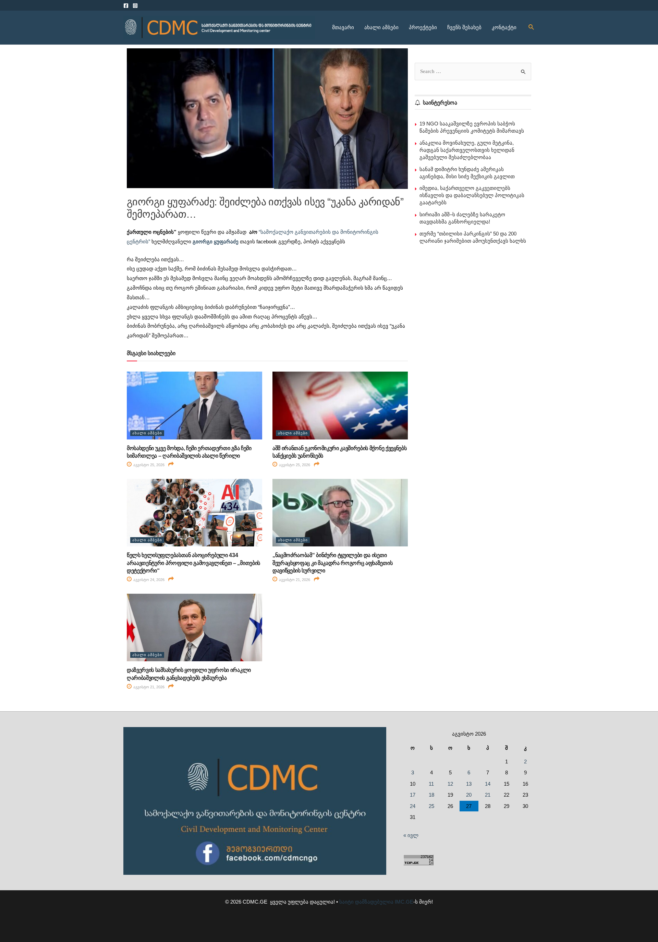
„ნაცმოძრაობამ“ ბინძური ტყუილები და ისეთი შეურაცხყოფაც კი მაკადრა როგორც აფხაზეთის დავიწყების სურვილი (332, 562)
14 (487, 784)
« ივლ (410, 835)
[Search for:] (473, 71)
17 (412, 795)
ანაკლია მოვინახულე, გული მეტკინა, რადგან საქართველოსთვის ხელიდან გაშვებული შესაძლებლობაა (466, 150)
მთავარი (343, 27)
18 (431, 795)
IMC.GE (404, 902)
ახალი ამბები (381, 27)
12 (450, 784)
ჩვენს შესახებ (464, 27)
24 (412, 806)
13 (469, 784)
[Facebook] (126, 5)
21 (487, 795)
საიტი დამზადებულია (366, 902)
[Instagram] (135, 5)
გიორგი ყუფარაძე (216, 241)
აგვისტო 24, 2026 (148, 580)
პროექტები (423, 27)
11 (431, 784)
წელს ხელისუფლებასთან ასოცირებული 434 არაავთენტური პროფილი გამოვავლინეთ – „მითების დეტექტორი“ (193, 562)
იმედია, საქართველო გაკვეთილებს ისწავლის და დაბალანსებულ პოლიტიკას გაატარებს (471, 195)
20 (469, 795)
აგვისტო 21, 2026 (294, 580)
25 (431, 806)
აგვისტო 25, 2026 (148, 465)
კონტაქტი (504, 27)
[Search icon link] (531, 27)
